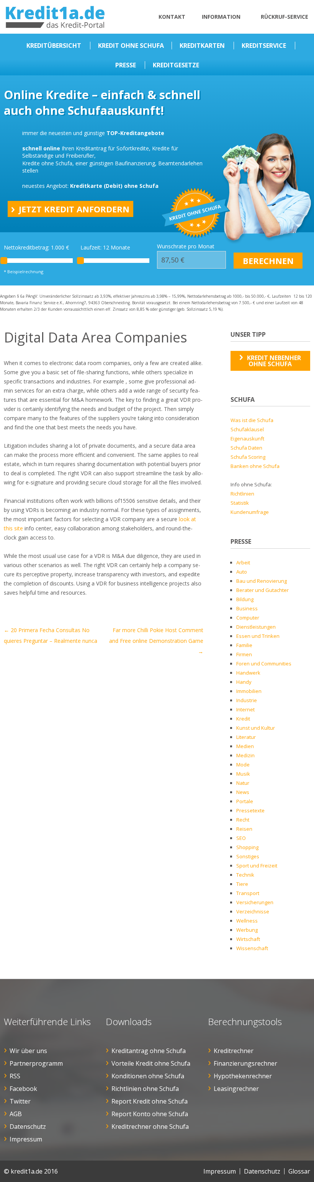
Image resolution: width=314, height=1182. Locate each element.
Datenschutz (28, 1126)
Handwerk (248, 672)
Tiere (242, 883)
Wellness (247, 920)
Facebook (23, 1088)
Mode (243, 764)
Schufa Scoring (248, 456)
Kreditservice (264, 45)
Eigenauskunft (247, 438)
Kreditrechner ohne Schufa (150, 1126)
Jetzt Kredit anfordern (74, 209)
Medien (245, 746)
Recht (242, 819)
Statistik (240, 502)
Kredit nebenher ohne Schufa (274, 361)
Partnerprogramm (36, 1063)
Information (221, 16)
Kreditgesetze (176, 65)
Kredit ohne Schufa (131, 45)
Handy (244, 681)
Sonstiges (247, 856)
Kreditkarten (202, 45)
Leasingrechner (236, 1088)
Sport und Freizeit (256, 865)
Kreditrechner (233, 1051)
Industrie (246, 700)
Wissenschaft (252, 948)
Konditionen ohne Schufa (147, 1076)
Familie (244, 645)
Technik (245, 874)
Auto (241, 571)
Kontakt (172, 16)
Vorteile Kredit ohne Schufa (150, 1063)
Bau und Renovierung (261, 580)
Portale (244, 801)
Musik (243, 773)
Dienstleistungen (256, 626)
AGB (16, 1114)
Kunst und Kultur (255, 727)
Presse (125, 65)
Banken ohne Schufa (255, 466)
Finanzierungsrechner (245, 1063)
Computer (247, 617)
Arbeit (243, 562)
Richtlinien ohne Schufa (145, 1088)
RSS (15, 1076)
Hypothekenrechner (243, 1076)
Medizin (245, 755)
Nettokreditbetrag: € (36, 247)
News (242, 792)
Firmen (244, 654)
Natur (242, 782)
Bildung (244, 599)
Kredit (243, 718)
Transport (247, 893)
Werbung (247, 929)
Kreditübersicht (53, 45)
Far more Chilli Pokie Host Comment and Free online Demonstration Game (156, 640)
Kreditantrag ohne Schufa (148, 1051)
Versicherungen (254, 902)
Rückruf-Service (284, 16)
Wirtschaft (248, 939)
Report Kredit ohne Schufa (149, 1101)
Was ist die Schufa (252, 420)
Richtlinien (242, 493)
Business (247, 608)
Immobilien (249, 691)
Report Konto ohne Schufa (149, 1114)
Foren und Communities (263, 663)
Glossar (299, 1171)
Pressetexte (250, 810)
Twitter (20, 1101)
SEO (241, 838)
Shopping (247, 847)
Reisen (244, 828)
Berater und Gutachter (262, 590)
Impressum (26, 1139)
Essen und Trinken (258, 636)
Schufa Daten (246, 447)
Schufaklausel (247, 429)
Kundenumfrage (250, 512)
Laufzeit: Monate (105, 247)
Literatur (246, 737)
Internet (245, 709)
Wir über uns (28, 1051)
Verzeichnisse (252, 911)
